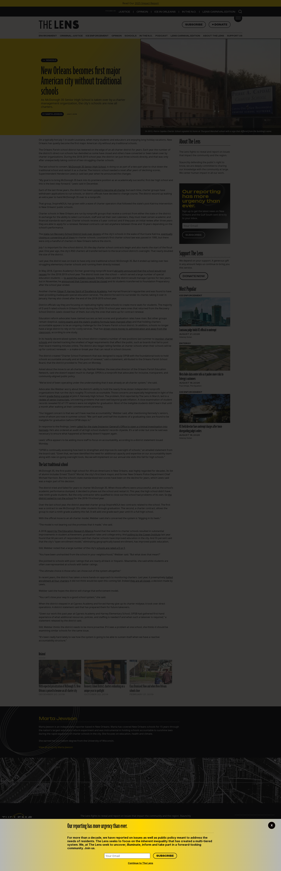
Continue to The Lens (140, 863)
